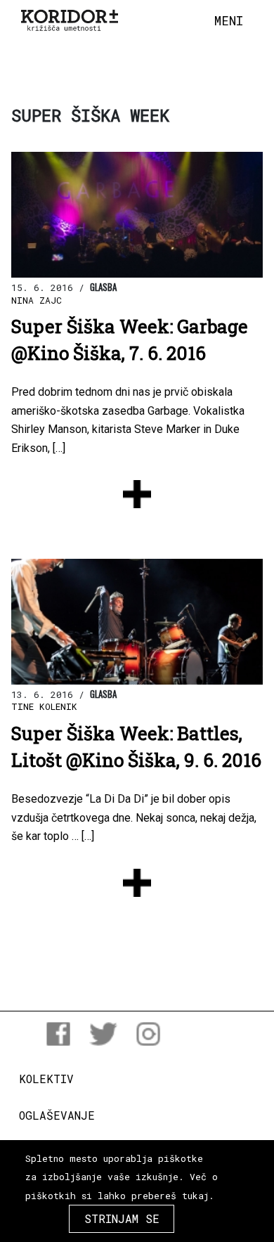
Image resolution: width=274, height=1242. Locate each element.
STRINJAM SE (121, 1218)
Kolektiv (46, 1078)
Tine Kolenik (44, 706)
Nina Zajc (36, 300)
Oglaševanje (57, 1115)
